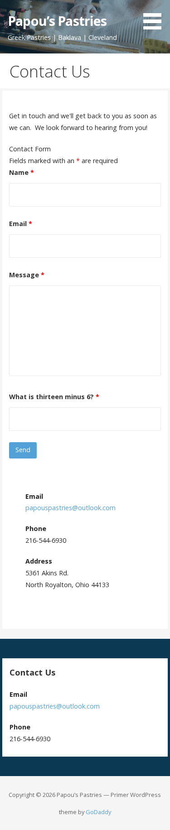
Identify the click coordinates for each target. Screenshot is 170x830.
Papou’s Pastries (57, 20)
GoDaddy (98, 812)
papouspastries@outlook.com (70, 507)
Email (20, 223)
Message (26, 274)
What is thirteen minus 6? (54, 396)
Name (21, 172)
